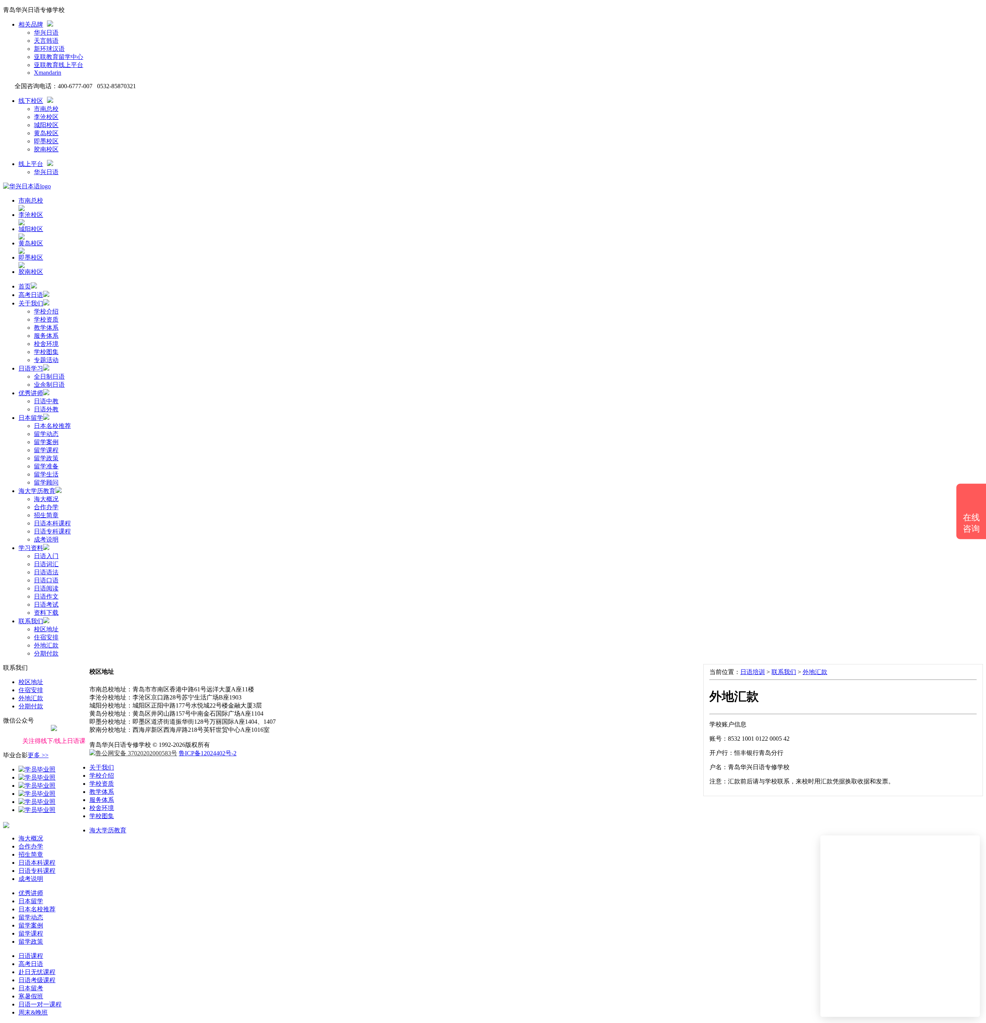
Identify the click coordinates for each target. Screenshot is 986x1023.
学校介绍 (46, 311)
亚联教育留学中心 (58, 57)
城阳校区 (46, 125)
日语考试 (46, 604)
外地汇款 (46, 645)
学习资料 (30, 548)
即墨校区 (46, 141)
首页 (24, 286)
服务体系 (46, 335)
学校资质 (46, 319)
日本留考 (30, 988)
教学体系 (46, 327)
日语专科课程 (52, 531)
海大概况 (46, 499)
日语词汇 (46, 564)
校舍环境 (46, 343)
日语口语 (46, 580)
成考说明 (46, 539)
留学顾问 (46, 482)
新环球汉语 (49, 48)
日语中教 (46, 401)
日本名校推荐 (52, 426)
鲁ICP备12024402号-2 (207, 753)
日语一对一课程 (40, 1004)
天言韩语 (46, 40)
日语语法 (46, 572)
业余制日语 (49, 384)
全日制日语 (49, 376)
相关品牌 (30, 24)
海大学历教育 (36, 491)
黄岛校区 (46, 133)
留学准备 (46, 466)
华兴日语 (46, 32)
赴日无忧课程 (36, 972)
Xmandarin (47, 72)
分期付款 (46, 653)
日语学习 (30, 368)
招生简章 (46, 515)
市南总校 (46, 109)
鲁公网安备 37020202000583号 (136, 753)
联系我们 (30, 621)
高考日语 (30, 295)
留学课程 (46, 450)
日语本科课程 (52, 523)
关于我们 (30, 303)
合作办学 (46, 507)
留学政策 (46, 458)
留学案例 (46, 442)
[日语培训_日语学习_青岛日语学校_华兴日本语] (27, 186)
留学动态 (46, 434)
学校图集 (46, 352)
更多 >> (38, 755)
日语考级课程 (36, 980)
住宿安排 (46, 637)
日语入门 (46, 556)
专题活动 (46, 360)
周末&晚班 (33, 1012)
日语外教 (46, 409)
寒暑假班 (30, 996)
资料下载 (46, 612)
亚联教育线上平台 (58, 65)
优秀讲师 (30, 393)
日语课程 (30, 956)
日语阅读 (46, 588)
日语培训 (752, 672)
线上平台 (30, 164)
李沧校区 (46, 117)
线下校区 (30, 100)
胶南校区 (46, 149)
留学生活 (46, 474)
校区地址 (46, 629)
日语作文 (46, 596)
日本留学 (30, 417)
